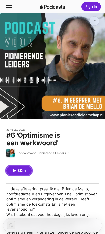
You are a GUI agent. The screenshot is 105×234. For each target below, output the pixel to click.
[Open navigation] (9, 6)
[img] (52, 6)
